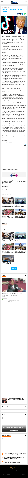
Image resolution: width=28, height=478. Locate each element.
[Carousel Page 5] (17, 430)
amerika (4, 169)
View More (14, 268)
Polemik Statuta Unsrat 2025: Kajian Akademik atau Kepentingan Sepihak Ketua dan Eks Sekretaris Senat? (13, 427)
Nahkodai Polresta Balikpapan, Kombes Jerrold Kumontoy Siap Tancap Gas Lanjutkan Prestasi (7, 217)
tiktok (16, 169)
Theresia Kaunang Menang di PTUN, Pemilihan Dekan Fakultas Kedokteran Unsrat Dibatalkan (16, 399)
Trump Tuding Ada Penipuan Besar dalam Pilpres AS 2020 (6, 190)
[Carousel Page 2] (12, 430)
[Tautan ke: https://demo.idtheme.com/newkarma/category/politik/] (25, 415)
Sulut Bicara (3, 474)
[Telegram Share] (22, 14)
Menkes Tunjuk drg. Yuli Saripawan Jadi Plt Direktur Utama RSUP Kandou (12, 294)
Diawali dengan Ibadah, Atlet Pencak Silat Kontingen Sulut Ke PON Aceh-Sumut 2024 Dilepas (14, 462)
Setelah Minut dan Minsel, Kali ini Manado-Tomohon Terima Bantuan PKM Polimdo (7, 181)
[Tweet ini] (20, 14)
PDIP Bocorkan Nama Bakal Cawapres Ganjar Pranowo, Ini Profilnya (16, 300)
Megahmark (13, 474)
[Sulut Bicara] (14, 2)
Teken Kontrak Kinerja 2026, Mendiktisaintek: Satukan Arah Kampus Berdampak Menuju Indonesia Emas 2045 (20, 217)
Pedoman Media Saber (21, 474)
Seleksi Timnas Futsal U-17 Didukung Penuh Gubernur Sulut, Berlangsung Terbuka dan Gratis (15, 454)
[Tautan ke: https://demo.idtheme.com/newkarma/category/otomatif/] (25, 275)
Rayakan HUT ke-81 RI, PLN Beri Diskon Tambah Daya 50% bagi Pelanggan (7, 206)
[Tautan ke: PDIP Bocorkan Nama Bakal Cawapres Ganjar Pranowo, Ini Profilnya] (4, 347)
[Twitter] (14, 175)
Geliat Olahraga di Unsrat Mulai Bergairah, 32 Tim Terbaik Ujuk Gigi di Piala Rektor (14, 458)
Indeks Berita (8, 476)
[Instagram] (16, 175)
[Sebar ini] (18, 14)
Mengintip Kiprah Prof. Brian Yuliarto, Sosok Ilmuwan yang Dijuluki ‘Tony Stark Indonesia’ (20, 206)
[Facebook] (11, 175)
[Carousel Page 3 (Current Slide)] (14, 430)
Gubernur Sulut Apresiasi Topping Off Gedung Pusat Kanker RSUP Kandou (7, 263)
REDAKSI (3, 476)
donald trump (10, 169)
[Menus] (2, 1)
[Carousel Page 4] (15, 430)
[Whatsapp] (25, 14)
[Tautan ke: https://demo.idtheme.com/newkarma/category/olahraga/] (25, 435)
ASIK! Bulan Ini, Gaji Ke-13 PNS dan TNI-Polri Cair (20, 180)
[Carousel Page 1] (11, 430)
